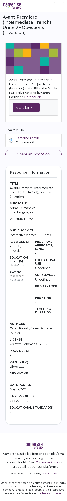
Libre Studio (33, 97)
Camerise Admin (27, 138)
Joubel (57, 493)
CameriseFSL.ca (47, 462)
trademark (44, 493)
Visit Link (26, 107)
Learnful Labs (49, 473)
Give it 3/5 (17, 276)
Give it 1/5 (11, 276)
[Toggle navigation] (59, 5)
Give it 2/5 (14, 276)
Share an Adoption (33, 154)
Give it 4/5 (19, 276)
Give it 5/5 (22, 276)
